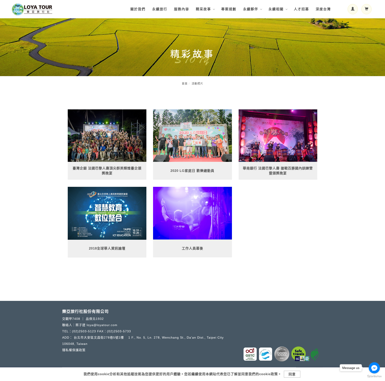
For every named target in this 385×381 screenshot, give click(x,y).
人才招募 (301, 9)
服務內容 (181, 9)
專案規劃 (228, 9)
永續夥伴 (250, 9)
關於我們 (137, 9)
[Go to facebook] (374, 367)
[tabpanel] (192, 47)
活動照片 (197, 83)
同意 (292, 374)
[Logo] (32, 9)
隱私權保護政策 (74, 350)
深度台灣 (323, 9)
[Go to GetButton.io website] (374, 376)
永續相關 (276, 9)
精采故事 (203, 9)
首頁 (185, 83)
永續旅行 (159, 9)
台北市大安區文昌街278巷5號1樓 (99, 337)
